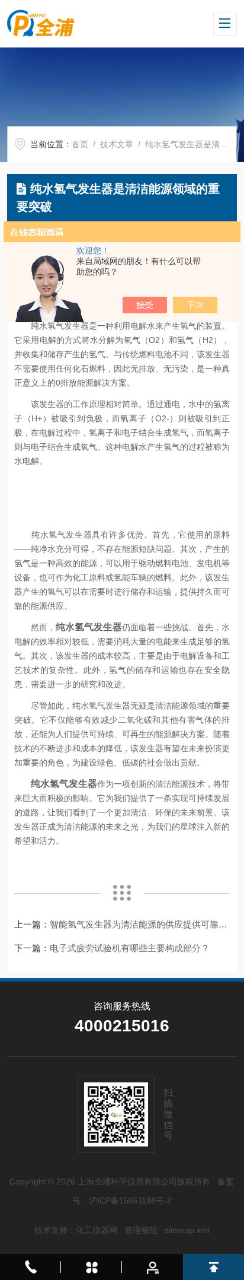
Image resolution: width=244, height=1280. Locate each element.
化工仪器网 (96, 1230)
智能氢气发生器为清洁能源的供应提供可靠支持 (143, 924)
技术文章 (116, 144)
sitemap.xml (187, 1230)
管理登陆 (141, 1230)
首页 (80, 144)
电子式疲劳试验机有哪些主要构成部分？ (130, 948)
